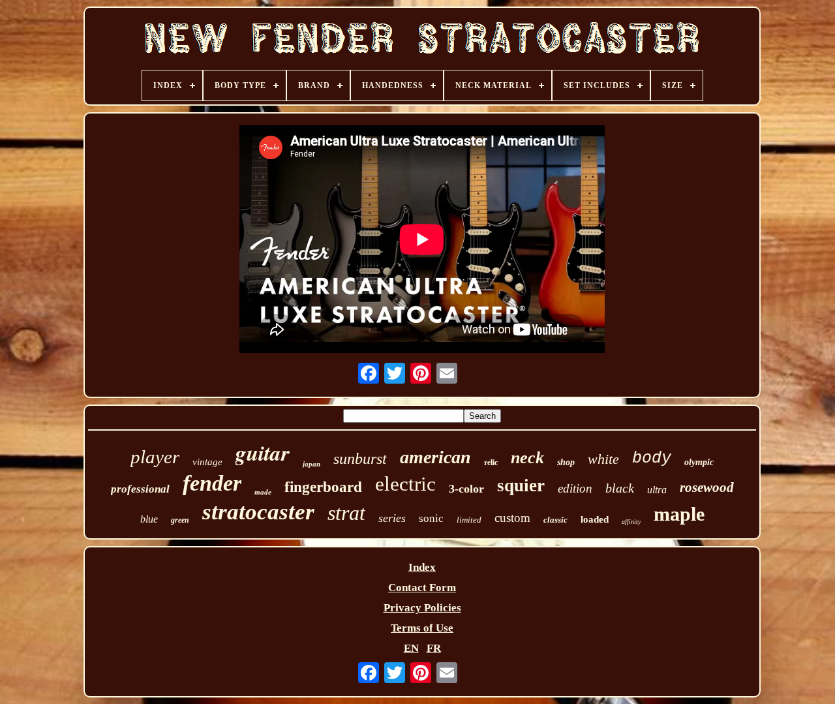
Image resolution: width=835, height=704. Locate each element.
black (619, 488)
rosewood (707, 487)
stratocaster (258, 512)
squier (521, 485)
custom (512, 518)
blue (149, 519)
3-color (466, 488)
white (603, 459)
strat (346, 513)
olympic (699, 462)
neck (527, 457)
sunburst (360, 458)
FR (434, 648)
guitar (262, 452)
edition (575, 488)
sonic (431, 518)
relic (491, 462)
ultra (657, 489)
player (154, 456)
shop (566, 462)
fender (212, 483)
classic (555, 520)
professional (140, 489)
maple (679, 514)
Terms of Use (422, 628)
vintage (207, 462)
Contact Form (422, 587)
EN (411, 648)
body (651, 458)
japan (311, 464)
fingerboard (323, 487)
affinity (631, 521)
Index (422, 567)
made (262, 492)
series (392, 518)
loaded (595, 519)
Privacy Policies (422, 608)
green (180, 520)
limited (469, 520)
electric (405, 483)
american (435, 457)
